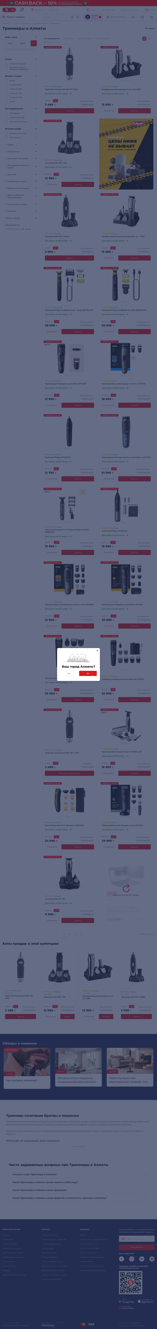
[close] (97, 651)
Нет (69, 673)
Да (88, 673)
